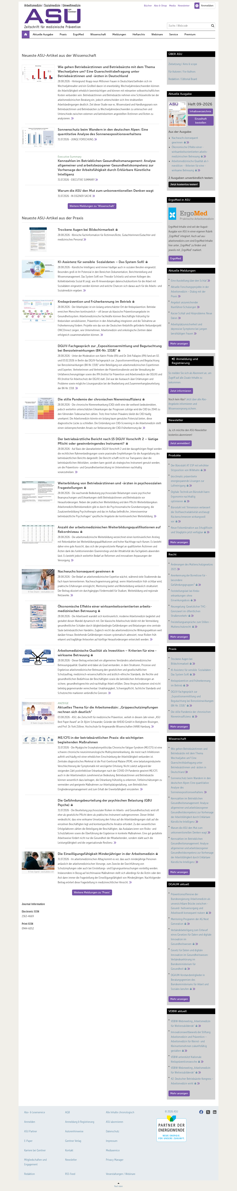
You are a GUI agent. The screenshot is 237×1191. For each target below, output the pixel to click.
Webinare (157, 34)
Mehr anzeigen (179, 343)
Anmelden (29, 1121)
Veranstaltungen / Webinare (120, 1174)
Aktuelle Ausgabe (43, 34)
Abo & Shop (160, 5)
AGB (67, 1112)
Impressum (111, 1140)
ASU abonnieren (114, 1121)
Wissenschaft (98, 34)
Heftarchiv (139, 34)
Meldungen (119, 34)
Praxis (63, 34)
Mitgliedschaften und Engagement (35, 1162)
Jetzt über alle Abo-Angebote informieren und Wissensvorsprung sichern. (187, 404)
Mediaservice (113, 1150)
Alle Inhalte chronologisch (120, 1112)
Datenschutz (112, 1131)
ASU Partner (30, 1131)
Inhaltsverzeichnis (200, 111)
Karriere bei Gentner (35, 1150)
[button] (119, 34)
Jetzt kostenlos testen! (184, 184)
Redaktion (29, 1174)
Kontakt (69, 1150)
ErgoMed (78, 34)
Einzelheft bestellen (201, 120)
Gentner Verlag (73, 1140)
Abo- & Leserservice (34, 1112)
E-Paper (28, 1140)
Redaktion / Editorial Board (182, 79)
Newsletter (183, 5)
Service (173, 34)
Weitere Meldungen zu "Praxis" (92, 892)
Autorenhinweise (74, 1131)
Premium (190, 34)
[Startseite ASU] (120, 16)
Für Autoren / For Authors (181, 71)
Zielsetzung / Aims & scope (182, 64)
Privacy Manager (114, 1159)
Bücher (148, 5)
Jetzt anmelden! (180, 443)
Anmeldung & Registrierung (79, 1121)
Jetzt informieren (180, 390)
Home (26, 34)
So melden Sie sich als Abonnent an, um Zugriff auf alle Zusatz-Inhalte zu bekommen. (189, 377)
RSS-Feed (70, 1174)
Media (172, 5)
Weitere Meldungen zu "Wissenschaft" (92, 206)
